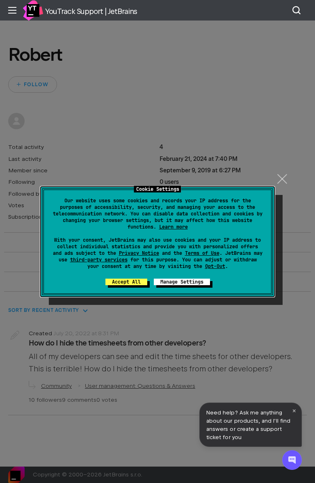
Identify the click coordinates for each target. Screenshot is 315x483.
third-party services (99, 259)
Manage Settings (181, 282)
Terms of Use (202, 253)
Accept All (126, 282)
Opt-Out (215, 266)
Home (33, 10)
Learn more (173, 227)
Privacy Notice (139, 253)
